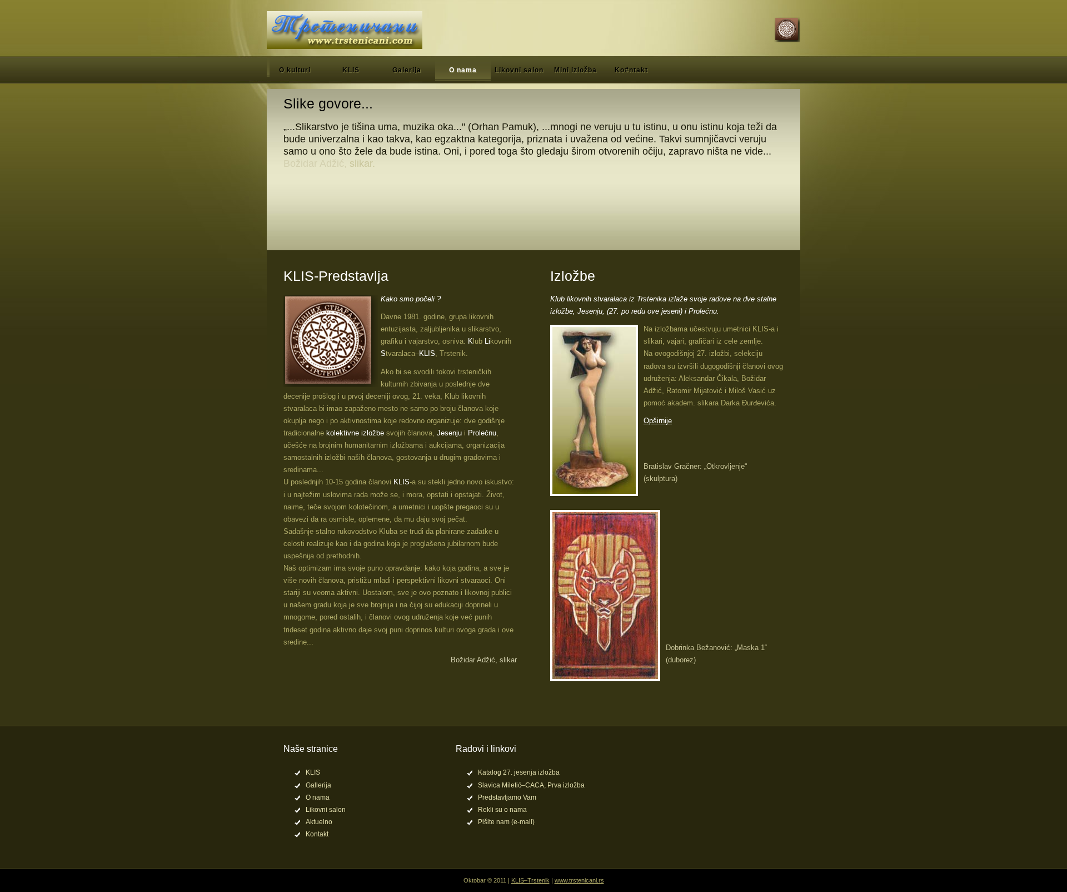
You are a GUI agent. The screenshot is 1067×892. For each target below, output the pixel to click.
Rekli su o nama (502, 810)
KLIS (351, 70)
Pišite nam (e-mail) (506, 822)
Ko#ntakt (631, 70)
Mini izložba (575, 70)
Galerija (406, 70)
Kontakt (317, 834)
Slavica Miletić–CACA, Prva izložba (531, 785)
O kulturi (295, 70)
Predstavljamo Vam (507, 797)
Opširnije (658, 421)
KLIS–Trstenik (530, 880)
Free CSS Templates (344, 30)
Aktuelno (319, 822)
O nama (463, 70)
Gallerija (318, 785)
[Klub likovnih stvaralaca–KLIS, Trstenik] (785, 30)
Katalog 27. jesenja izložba (519, 772)
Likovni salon (519, 70)
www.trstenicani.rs (579, 880)
